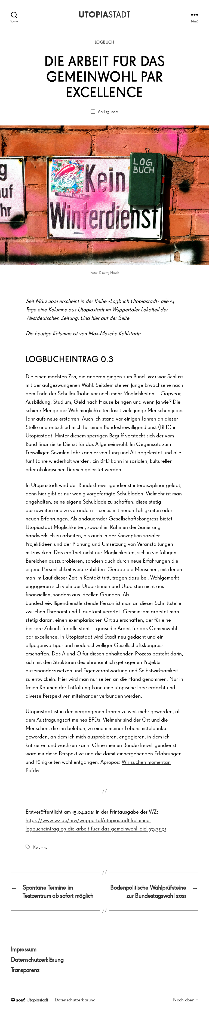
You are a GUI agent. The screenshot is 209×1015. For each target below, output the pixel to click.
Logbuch (105, 42)
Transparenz (25, 970)
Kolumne (40, 847)
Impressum (23, 949)
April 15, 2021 (108, 111)
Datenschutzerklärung (37, 959)
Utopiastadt (37, 999)
